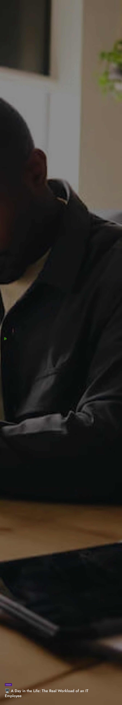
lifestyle (8, 685)
